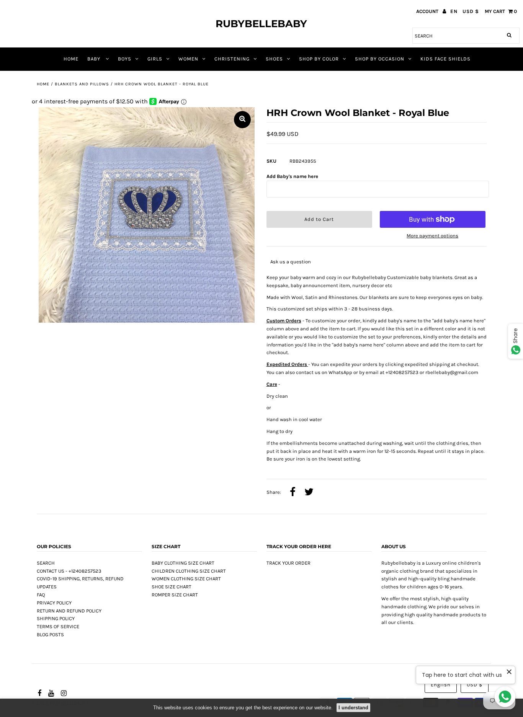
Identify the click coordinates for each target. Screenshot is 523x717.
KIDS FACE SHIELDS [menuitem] (445, 59)
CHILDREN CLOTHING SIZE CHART (189, 571)
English (441, 685)
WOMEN (188, 59)
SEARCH (46, 563)
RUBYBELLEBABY (261, 24)
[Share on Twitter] (309, 492)
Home (43, 84)
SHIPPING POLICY (56, 618)
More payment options (432, 235)
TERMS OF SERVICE (58, 626)
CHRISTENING (232, 59)
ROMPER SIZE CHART (175, 595)
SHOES (274, 59)
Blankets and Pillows (82, 84)
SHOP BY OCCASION (379, 59)
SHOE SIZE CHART (171, 587)
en (454, 11)
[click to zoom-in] (242, 119)
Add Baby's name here (292, 176)
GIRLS (154, 59)
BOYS (124, 59)
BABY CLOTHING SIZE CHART (183, 563)
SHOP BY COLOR (319, 59)
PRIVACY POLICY (54, 603)
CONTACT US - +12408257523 (69, 571)
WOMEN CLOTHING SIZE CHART (186, 578)
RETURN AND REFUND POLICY (69, 611)
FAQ (41, 595)
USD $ (471, 11)
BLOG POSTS (50, 634)
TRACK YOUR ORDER (288, 563)
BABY (94, 59)
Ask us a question (290, 262)
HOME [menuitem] (71, 59)
